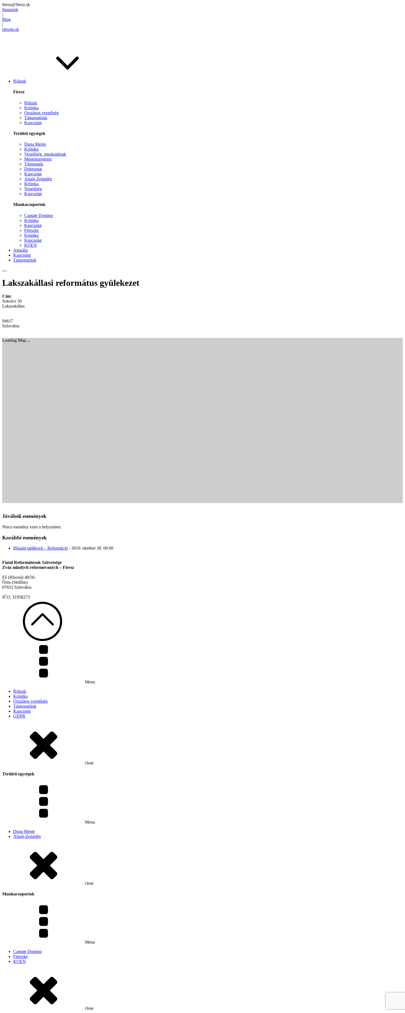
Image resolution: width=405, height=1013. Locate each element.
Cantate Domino (38, 215)
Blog (6, 19)
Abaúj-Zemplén (38, 178)
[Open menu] (4, 271)
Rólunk (30, 103)
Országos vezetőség (41, 112)
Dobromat (33, 169)
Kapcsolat (33, 122)
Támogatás (33, 164)
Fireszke (31, 230)
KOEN (30, 245)
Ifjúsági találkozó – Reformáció (40, 548)
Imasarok (10, 9)
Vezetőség (33, 188)
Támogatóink (35, 117)
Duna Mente (35, 144)
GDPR (19, 716)
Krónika (31, 107)
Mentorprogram (38, 159)
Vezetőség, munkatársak (45, 154)
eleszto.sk (10, 29)
